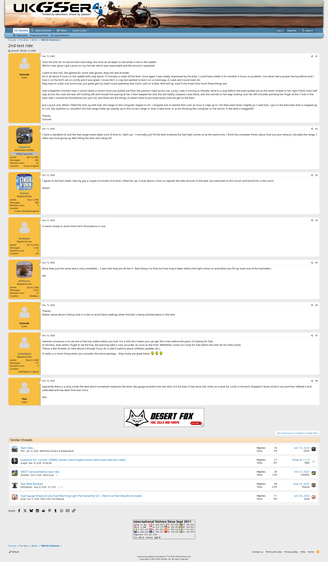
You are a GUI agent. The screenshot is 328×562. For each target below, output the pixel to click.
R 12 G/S (52, 487)
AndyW (23, 463)
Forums (23, 30)
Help (302, 551)
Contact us (257, 551)
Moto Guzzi (48, 475)
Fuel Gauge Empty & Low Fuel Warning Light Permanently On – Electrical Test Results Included (81, 496)
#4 (316, 220)
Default (15, 551)
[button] (53, 30)
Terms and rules (274, 551)
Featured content (39, 35)
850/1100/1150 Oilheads (52, 499)
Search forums (61, 35)
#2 (316, 128)
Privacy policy (291, 551)
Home (311, 551)
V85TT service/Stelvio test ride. (40, 472)
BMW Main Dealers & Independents (57, 451)
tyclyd (23, 499)
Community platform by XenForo (164, 556)
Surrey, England (31, 165)
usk (37, 253)
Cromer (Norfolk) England (26, 211)
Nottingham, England (29, 371)
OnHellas (24, 475)
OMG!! (307, 450)
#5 (316, 262)
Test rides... (27, 448)
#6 (316, 305)
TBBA (307, 462)
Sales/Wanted (43, 30)
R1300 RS (47, 463)
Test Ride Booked (31, 484)
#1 (316, 56)
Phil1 (22, 451)
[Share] (312, 56)
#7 (316, 335)
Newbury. (34, 295)
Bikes (64, 30)
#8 (316, 380)
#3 (316, 175)
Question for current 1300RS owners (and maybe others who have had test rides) (73, 460)
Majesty (306, 486)
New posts (22, 35)
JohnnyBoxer (26, 487)
